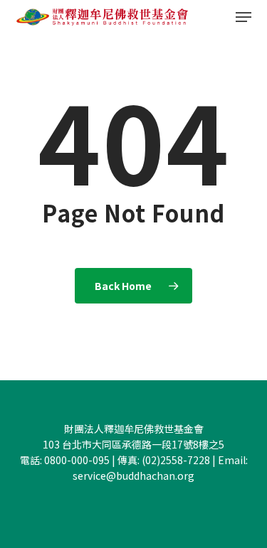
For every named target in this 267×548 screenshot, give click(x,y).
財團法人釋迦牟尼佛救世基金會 (134, 428)
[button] (243, 17)
